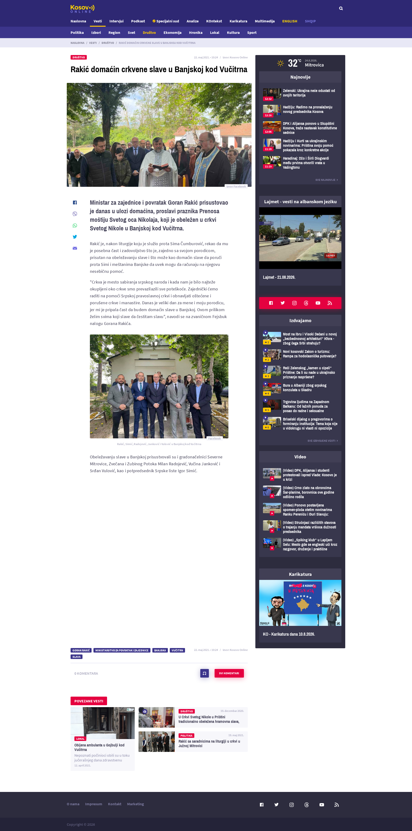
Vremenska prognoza (300, 63)
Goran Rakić (81, 650)
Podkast (138, 21)
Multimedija (265, 21)
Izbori (96, 32)
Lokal (214, 32)
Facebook (271, 303)
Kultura (233, 32)
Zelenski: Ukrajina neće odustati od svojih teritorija (300, 94)
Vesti (98, 21)
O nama (73, 803)
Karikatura (238, 21)
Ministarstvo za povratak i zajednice (122, 650)
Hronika (195, 32)
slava (76, 657)
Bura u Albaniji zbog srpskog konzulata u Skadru (300, 389)
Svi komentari (229, 673)
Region (114, 32)
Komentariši (204, 673)
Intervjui (116, 21)
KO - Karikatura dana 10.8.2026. (300, 611)
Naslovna (78, 21)
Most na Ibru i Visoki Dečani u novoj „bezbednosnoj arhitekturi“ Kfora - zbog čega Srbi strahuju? (300, 338)
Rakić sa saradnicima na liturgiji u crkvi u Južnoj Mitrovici (193, 741)
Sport (252, 32)
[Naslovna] (82, 9)
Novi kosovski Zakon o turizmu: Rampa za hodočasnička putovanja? (300, 355)
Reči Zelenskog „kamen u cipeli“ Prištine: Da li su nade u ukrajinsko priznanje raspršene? (300, 372)
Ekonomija (172, 32)
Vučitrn (177, 650)
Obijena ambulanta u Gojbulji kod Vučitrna (103, 739)
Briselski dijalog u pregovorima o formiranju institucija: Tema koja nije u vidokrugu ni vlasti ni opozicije (300, 424)
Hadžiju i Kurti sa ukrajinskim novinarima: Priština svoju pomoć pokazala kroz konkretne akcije (300, 145)
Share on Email (75, 248)
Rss (330, 303)
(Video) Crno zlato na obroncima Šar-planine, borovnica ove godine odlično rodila (300, 492)
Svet (131, 32)
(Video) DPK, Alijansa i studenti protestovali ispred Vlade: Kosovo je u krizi (300, 475)
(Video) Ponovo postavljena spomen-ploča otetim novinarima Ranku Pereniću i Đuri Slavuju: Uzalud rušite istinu (300, 510)
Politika (77, 32)
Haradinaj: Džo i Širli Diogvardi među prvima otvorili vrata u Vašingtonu (300, 163)
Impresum (93, 803)
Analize (193, 21)
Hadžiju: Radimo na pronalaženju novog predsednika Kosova (300, 111)
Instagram (294, 303)
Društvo (149, 32)
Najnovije (300, 77)
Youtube (318, 303)
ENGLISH (289, 21)
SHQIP (310, 21)
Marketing (135, 803)
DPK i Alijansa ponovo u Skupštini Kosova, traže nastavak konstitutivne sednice (300, 128)
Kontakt (114, 803)
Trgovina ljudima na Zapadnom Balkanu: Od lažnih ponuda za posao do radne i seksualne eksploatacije (300, 406)
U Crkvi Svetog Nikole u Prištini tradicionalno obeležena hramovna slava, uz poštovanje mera (193, 717)
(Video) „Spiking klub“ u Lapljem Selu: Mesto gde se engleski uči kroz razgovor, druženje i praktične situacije (300, 544)
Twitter (283, 303)
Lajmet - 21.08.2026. (300, 246)
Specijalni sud (167, 21)
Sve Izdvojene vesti (321, 440)
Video (300, 457)
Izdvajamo (300, 320)
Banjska (160, 650)
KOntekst (214, 21)
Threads (306, 303)
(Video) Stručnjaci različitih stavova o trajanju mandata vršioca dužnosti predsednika (300, 527)
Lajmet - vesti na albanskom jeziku (300, 201)
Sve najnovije (325, 180)
